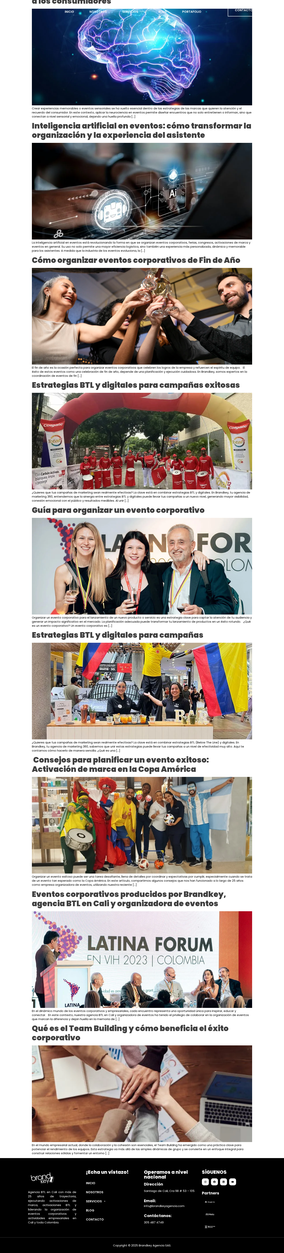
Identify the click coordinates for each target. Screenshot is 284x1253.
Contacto (95, 1219)
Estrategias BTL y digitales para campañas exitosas (136, 385)
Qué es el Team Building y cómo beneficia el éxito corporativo (130, 1033)
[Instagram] (205, 1181)
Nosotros (98, 11)
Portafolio (191, 11)
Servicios (130, 11)
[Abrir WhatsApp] (274, 1243)
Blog (162, 11)
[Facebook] (214, 1181)
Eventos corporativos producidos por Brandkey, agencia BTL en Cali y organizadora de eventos (129, 899)
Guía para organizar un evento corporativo (118, 510)
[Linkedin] (223, 1181)
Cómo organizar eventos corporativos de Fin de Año (136, 260)
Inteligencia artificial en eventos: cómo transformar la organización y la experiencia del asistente (141, 130)
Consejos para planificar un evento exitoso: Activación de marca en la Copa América (120, 764)
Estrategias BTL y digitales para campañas (117, 635)
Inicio (69, 11)
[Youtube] (232, 1181)
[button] (111, 1201)
